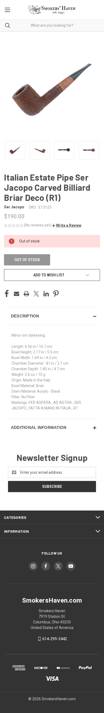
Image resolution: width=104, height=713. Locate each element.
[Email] (16, 293)
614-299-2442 (54, 638)
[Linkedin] (46, 293)
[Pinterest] (56, 293)
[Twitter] (36, 293)
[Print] (26, 293)
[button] (66, 225)
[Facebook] (6, 293)
